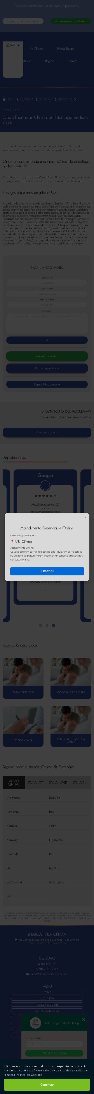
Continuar (47, 1084)
